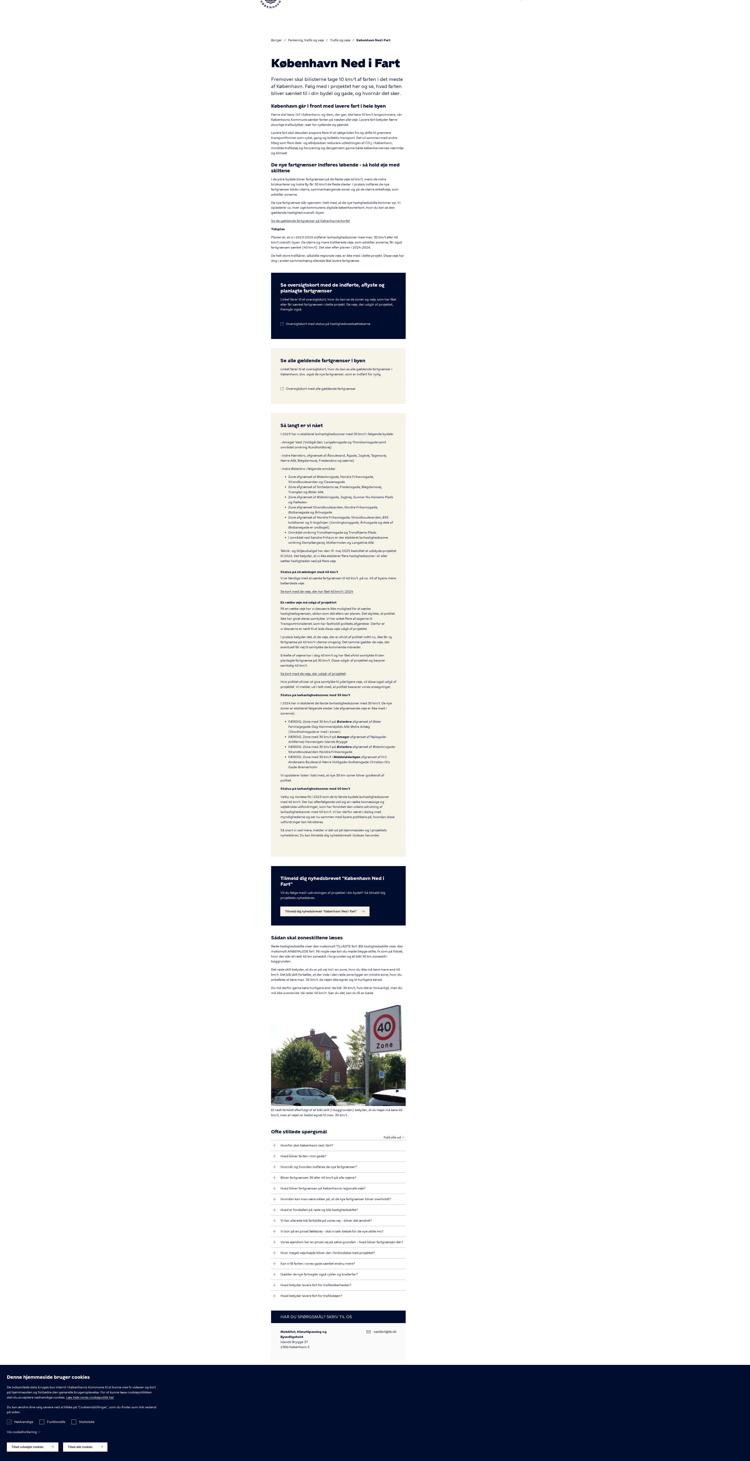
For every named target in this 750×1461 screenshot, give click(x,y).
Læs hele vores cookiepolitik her (90, 1397)
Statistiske (86, 1422)
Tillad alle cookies (80, 1446)
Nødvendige (23, 1422)
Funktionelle (56, 1422)
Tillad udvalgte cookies (28, 1446)
